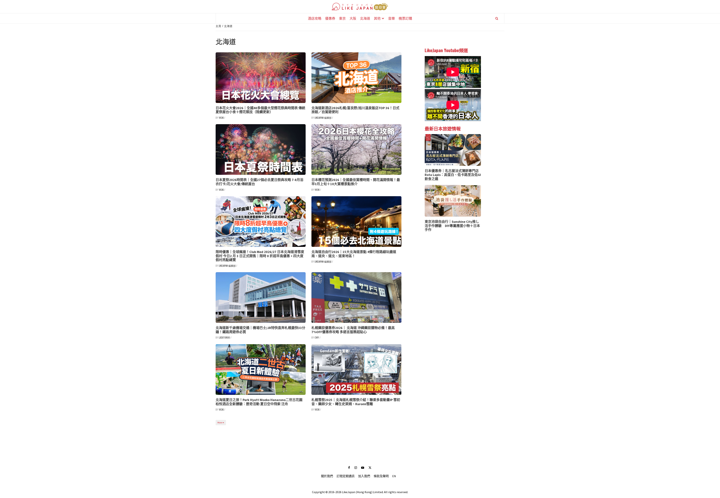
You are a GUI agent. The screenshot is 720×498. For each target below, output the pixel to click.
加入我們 (364, 476)
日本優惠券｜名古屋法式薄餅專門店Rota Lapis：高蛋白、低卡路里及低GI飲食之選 (453, 175)
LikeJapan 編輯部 (323, 117)
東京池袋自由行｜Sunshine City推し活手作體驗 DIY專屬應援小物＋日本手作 (452, 225)
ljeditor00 (224, 337)
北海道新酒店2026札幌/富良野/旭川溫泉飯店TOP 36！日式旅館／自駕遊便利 (355, 110)
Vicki (221, 117)
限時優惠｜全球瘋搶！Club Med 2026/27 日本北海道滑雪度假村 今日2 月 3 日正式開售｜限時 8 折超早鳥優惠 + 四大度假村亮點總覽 (260, 256)
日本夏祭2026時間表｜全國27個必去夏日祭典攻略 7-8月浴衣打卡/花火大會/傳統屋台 (259, 182)
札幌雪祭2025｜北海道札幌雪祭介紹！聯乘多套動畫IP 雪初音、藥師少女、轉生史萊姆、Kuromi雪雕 (355, 402)
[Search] (496, 18)
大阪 (353, 18)
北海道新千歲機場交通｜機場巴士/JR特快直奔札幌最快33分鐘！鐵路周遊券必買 (260, 330)
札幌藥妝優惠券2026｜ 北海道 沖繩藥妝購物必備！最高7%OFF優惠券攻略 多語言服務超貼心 (353, 330)
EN (394, 476)
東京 (342, 18)
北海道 (365, 18)
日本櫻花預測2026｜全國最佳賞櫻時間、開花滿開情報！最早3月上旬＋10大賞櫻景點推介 (355, 182)
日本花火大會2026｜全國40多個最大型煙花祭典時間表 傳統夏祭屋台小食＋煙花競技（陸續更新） (260, 110)
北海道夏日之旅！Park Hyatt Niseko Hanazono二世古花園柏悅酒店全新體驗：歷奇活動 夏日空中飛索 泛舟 (259, 402)
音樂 (391, 18)
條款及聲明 (381, 476)
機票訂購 (405, 18)
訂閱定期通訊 (346, 476)
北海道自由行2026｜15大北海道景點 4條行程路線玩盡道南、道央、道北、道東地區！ (353, 254)
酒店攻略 (314, 18)
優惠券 (330, 18)
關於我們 (327, 476)
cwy (317, 337)
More (220, 422)
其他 (377, 18)
